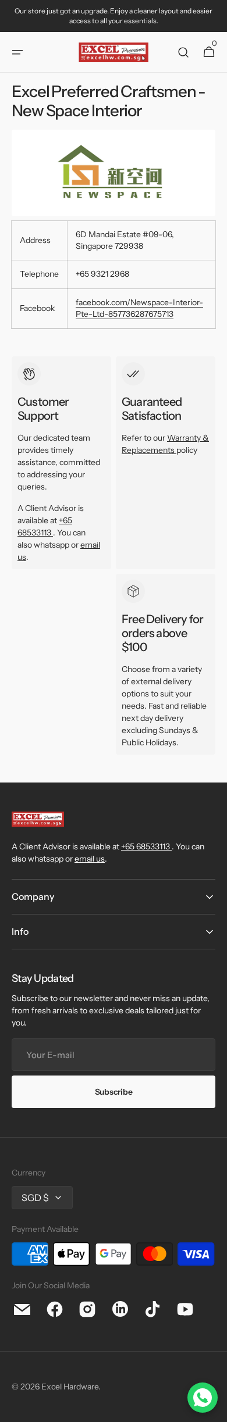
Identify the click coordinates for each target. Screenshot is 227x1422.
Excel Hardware (69, 1386)
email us (90, 858)
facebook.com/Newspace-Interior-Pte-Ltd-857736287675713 (139, 308)
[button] (17, 52)
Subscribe (113, 1092)
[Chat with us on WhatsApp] (202, 1397)
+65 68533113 (145, 846)
